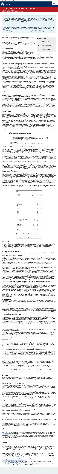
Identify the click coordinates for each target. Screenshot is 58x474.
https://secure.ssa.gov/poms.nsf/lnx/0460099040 (11, 434)
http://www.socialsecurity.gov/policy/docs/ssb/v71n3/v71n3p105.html (14, 456)
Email (53, 1)
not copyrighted (15, 30)
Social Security (9, 4)
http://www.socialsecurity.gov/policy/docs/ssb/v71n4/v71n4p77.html (14, 460)
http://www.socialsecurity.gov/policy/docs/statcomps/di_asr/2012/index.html (15, 462)
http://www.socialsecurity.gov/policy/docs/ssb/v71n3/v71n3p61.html (14, 452)
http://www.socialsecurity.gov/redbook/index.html (41, 430)
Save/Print (54, 3)
